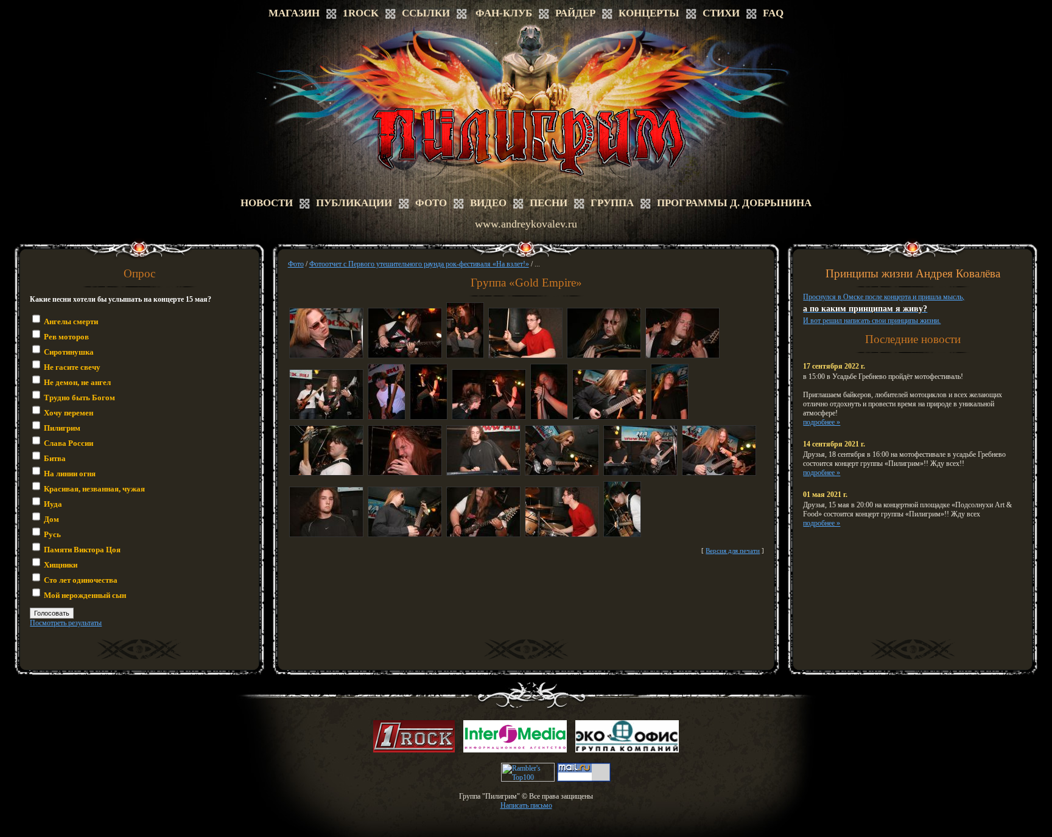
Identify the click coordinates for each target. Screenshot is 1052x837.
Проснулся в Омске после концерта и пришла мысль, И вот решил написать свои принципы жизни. (883, 309)
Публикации (354, 203)
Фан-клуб (503, 13)
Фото (431, 203)
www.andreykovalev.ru (526, 224)
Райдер (575, 13)
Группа (612, 203)
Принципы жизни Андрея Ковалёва (913, 273)
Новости (266, 203)
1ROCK (361, 13)
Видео (488, 203)
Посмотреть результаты (66, 623)
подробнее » (821, 422)
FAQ (773, 13)
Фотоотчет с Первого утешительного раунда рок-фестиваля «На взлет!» (419, 264)
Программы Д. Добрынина (734, 203)
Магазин (294, 13)
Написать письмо (526, 805)
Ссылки (426, 13)
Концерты (649, 13)
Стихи (721, 13)
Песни (548, 203)
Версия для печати (733, 550)
